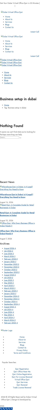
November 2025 (11, 267)
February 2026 (11, 259)
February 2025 (10, 291)
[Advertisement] (20, 158)
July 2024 (8, 309)
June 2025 (9, 280)
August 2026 (10, 248)
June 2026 (9, 253)
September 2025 (11, 272)
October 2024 (10, 301)
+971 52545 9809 (7, 6)
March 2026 (9, 256)
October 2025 (10, 269)
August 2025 (10, 275)
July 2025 (8, 277)
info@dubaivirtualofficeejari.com (13, 8)
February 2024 (11, 323)
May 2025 (9, 283)
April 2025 (9, 285)
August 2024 (10, 307)
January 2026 (10, 261)
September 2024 (12, 304)
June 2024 (9, 312)
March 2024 (9, 320)
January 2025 (10, 293)
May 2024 (9, 315)
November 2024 (11, 299)
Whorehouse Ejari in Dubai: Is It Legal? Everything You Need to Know (16, 196)
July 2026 (8, 251)
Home (6, 105)
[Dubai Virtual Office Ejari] (11, 60)
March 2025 (9, 288)
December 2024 (11, 296)
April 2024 (9, 317)
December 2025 (11, 264)
